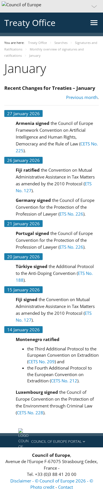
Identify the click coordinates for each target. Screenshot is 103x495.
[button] (51, 6)
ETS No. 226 (71, 214)
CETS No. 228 (30, 412)
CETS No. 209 (41, 361)
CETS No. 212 (64, 381)
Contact (65, 487)
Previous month (82, 97)
